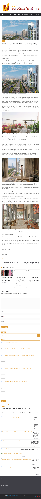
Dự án (19, 14)
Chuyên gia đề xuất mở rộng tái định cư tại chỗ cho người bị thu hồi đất (35, 461)
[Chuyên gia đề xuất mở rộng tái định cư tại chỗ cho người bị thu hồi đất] (16, 462)
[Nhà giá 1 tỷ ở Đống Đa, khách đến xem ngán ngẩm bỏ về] (7, 270)
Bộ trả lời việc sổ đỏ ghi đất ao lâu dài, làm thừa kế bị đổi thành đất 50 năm (36, 470)
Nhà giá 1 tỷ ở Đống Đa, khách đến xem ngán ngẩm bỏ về (7, 279)
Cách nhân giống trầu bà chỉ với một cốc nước (16, 409)
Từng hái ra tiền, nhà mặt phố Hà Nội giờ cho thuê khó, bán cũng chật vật (30, 263)
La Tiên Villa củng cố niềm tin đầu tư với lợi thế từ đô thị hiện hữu (34, 279)
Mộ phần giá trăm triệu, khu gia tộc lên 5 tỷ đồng (30, 454)
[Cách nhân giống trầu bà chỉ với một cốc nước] (20, 404)
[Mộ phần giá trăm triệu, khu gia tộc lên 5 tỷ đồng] (11, 455)
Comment (3, 296)
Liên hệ (37, 14)
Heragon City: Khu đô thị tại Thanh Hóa (10, 262)
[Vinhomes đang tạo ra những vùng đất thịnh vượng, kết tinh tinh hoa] (15, 443)
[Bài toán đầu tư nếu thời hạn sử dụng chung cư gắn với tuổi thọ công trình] (16, 435)
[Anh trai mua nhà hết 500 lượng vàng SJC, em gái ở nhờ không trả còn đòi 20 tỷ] (17, 423)
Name (2, 311)
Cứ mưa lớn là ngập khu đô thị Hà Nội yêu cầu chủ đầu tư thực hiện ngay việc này (20, 280)
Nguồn (3, 258)
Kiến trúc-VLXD (25, 14)
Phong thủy (31, 14)
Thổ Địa (9, 48)
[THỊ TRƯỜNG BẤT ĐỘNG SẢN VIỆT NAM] (2, 14)
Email (2, 316)
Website (2, 321)
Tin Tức (14, 14)
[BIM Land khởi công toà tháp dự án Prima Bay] (11, 450)
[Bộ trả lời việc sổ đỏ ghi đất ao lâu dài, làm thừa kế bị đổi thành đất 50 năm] (16, 471)
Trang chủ (9, 14)
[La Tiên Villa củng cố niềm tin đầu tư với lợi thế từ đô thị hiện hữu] (34, 270)
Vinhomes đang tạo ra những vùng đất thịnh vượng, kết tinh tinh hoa (35, 443)
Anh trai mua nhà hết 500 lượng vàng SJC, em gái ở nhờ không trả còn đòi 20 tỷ (36, 422)
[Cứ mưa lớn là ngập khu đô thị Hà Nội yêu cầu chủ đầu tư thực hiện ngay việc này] (20, 270)
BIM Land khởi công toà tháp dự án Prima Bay (29, 449)
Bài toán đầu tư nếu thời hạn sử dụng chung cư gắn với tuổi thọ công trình (36, 434)
